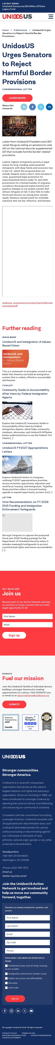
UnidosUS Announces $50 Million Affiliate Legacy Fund (23, 7)
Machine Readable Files (14, 1035)
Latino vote (13, 987)
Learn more (17, 98)
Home (5, 30)
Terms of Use (28, 1033)
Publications (20, 30)
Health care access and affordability (25, 978)
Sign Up (14, 635)
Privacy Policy (9, 1033)
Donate (14, 704)
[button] (50, 16)
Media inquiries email (14, 875)
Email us (7, 871)
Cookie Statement (11, 1038)
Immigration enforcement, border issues (27, 973)
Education (13, 983)
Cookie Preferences (41, 1035)
